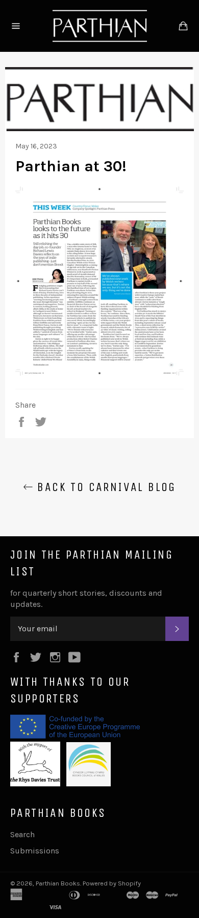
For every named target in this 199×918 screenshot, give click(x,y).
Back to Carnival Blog (104, 487)
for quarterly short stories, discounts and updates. (86, 598)
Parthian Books (58, 883)
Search (22, 834)
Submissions (34, 850)
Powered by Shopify (112, 883)
